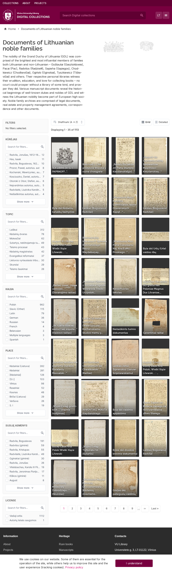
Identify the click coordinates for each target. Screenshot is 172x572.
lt (158, 15)
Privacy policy (74, 567)
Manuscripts (66, 549)
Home (12, 29)
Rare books (66, 544)
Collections (10, 3)
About (26, 3)
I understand (134, 563)
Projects (40, 3)
